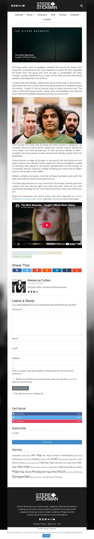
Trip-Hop (49, 477)
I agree (46, 536)
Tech (53, 15)
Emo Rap (27, 463)
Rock (61, 471)
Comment (17, 309)
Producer (39, 471)
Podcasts (74, 15)
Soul (32, 477)
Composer (17, 459)
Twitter (39, 199)
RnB (54, 471)
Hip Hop (23, 467)
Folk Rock (58, 463)
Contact (62, 15)
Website (55, 199)
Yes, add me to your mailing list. (29, 393)
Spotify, (78, 196)
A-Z (59, 524)
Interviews (42, 15)
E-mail (15, 433)
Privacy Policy (39, 524)
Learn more (77, 532)
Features (19, 15)
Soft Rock (78, 472)
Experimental (35, 463)
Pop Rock (25, 471)
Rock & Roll (69, 472)
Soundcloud (27, 199)
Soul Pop (38, 477)
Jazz (74, 467)
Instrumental (65, 467)
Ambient (56, 455)
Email (15, 348)
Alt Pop (36, 455)
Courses (47, 19)
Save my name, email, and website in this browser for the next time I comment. (43, 372)
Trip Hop (58, 477)
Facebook (16, 199)
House (32, 467)
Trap (43, 477)
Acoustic (16, 455)
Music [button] (29, 15)
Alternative (26, 456)
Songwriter (21, 477)
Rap (48, 471)
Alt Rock (47, 455)
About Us (51, 524)
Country (27, 459)
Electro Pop (18, 463)
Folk (41, 462)
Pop (15, 471)
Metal (79, 467)
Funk (64, 463)
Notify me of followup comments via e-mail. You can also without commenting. (44, 380)
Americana (67, 455)
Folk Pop (49, 463)
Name (15, 338)
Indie (38, 467)
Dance (36, 459)
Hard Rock (72, 463)
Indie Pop (44, 467)
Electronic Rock (75, 459)
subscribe (72, 379)
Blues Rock (78, 456)
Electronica (63, 459)
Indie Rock (53, 467)
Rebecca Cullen (32, 60)
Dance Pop (45, 459)
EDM (54, 459)
